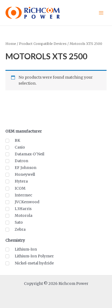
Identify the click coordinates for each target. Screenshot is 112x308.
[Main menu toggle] (101, 12)
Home (10, 44)
